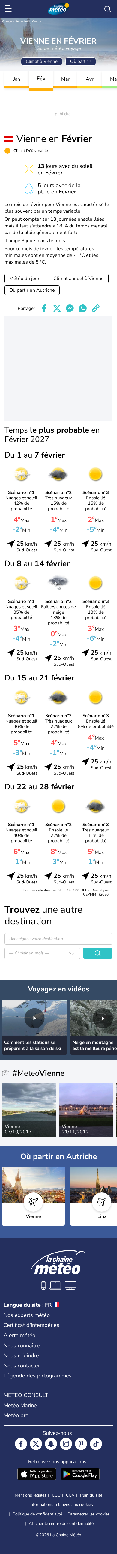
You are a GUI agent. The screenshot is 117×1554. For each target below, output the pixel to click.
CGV (70, 1495)
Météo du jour (24, 278)
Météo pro (16, 1415)
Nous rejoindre (21, 1355)
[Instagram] (66, 1444)
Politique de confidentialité (37, 1514)
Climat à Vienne (42, 61)
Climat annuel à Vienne (78, 278)
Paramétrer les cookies (89, 1514)
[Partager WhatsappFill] (83, 308)
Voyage (7, 21)
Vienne (36, 21)
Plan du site (91, 1495)
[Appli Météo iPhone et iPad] (36, 1474)
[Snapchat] (51, 1444)
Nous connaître (22, 1345)
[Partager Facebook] (44, 308)
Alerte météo (19, 1335)
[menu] (9, 9)
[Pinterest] (81, 1444)
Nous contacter (22, 1365)
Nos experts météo (27, 1315)
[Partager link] (96, 308)
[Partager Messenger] (70, 308)
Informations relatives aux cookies (61, 1504)
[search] (107, 9)
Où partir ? (80, 61)
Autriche (22, 21)
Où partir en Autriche (32, 290)
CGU (56, 1495)
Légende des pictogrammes (38, 1375)
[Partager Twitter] (57, 308)
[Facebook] (21, 1444)
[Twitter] (36, 1444)
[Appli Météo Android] (80, 1474)
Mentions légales (30, 1495)
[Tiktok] (96, 1444)
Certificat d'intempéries (31, 1325)
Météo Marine (20, 1405)
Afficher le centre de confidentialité (61, 1523)
